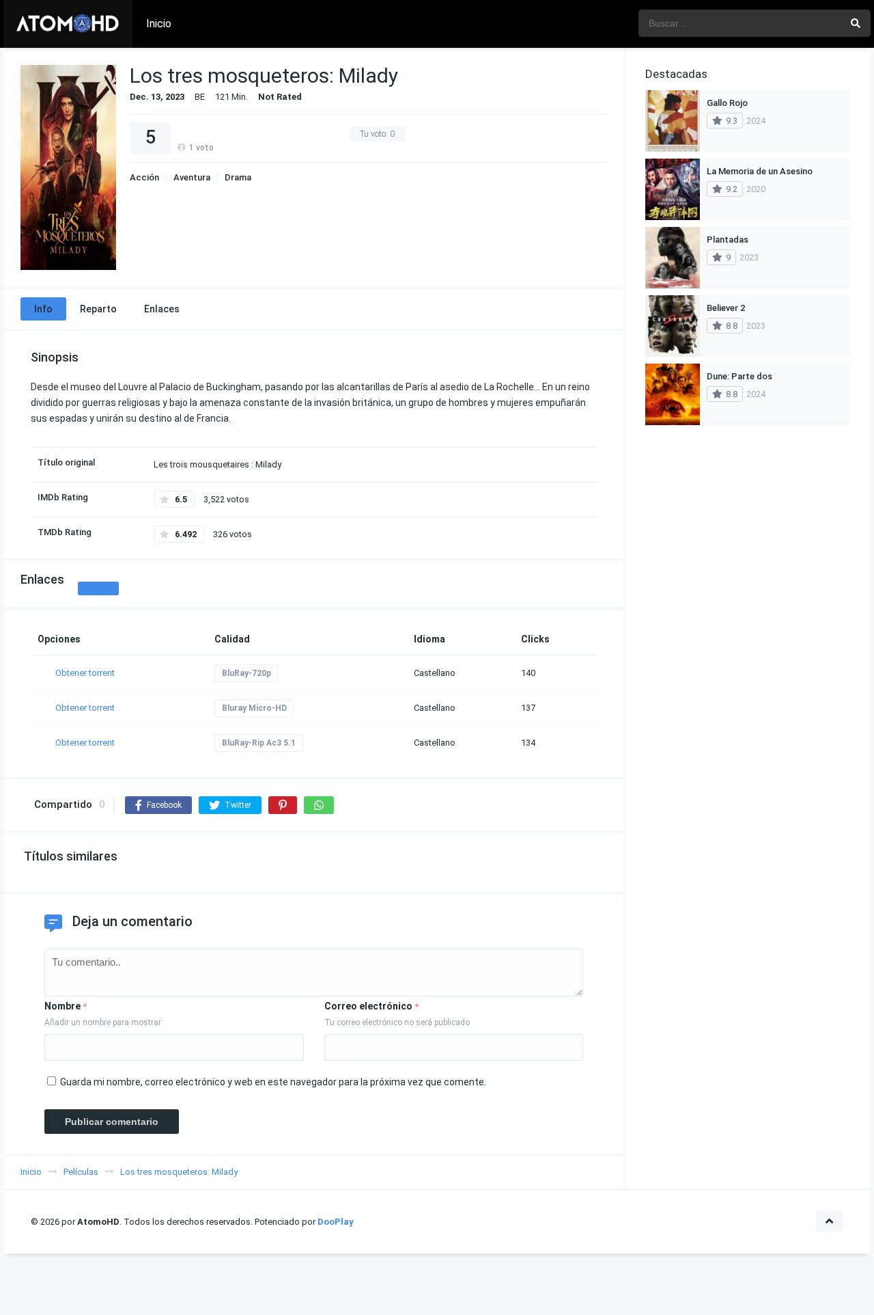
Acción (144, 177)
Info (43, 308)
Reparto (98, 308)
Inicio (158, 23)
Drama (238, 177)
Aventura (191, 177)
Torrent (98, 588)
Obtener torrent (85, 673)
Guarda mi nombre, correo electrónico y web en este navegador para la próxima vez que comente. (273, 1081)
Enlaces (162, 308)
